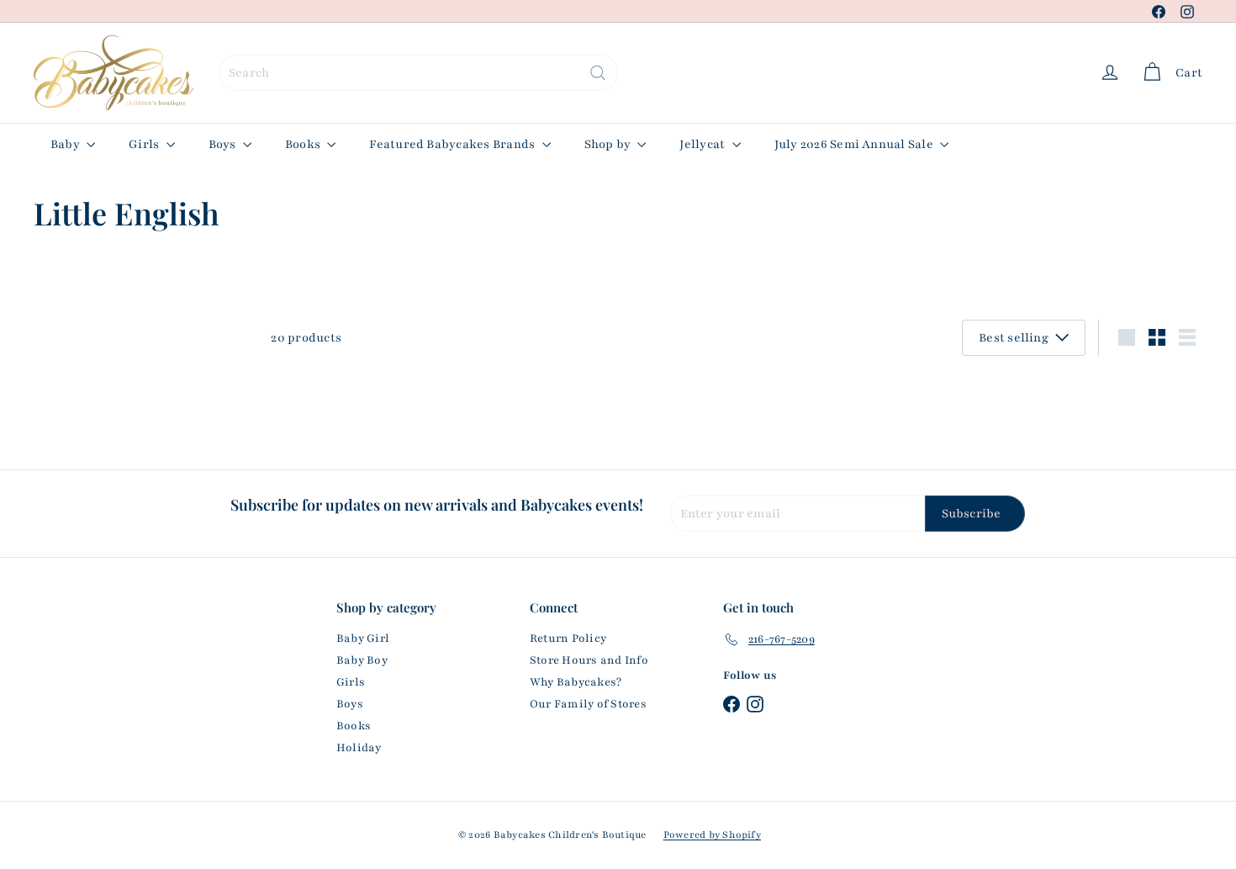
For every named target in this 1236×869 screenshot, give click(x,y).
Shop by (609, 144)
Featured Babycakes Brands (453, 144)
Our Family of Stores (588, 704)
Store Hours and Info (589, 660)
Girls (145, 144)
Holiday (359, 747)
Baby (66, 144)
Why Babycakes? (575, 682)
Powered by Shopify (712, 834)
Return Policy (568, 638)
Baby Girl (362, 638)
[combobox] (418, 73)
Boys (224, 144)
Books (304, 144)
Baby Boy (362, 660)
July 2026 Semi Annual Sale (855, 144)
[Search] (598, 73)
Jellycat (703, 144)
